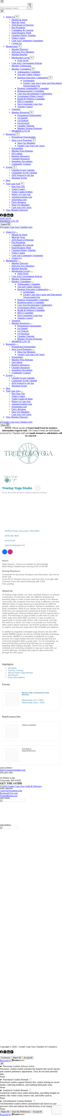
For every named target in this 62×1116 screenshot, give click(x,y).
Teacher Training (15, 670)
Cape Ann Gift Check (21, 414)
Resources (10, 344)
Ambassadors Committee (28, 284)
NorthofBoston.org (8, 796)
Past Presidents (18, 242)
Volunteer (16, 320)
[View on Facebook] (4, 553)
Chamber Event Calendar (23, 378)
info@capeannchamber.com (12, 770)
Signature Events (19, 386)
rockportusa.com (19, 406)
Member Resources (20, 323)
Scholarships (29, 292)
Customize (5, 1058)
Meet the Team (18, 237)
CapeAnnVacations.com (11, 790)
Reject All (17, 1058)
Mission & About (19, 234)
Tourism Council (25, 318)
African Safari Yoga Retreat (20, 673)
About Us (10, 232)
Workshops (13, 675)
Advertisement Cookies (13, 1101)
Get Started (22, 328)
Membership (11, 260)
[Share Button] (37, 488)
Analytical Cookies (11, 1090)
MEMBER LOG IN (9, 221)
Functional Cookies (12, 1079)
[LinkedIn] (8, 216)
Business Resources (21, 365)
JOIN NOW (5, 218)
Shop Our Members (26, 352)
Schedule (12, 668)
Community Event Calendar (24, 380)
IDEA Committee (25, 313)
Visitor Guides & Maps (22, 399)
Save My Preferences (21, 1112)
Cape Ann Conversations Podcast (27, 276)
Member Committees (21, 281)
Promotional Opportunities (29, 326)
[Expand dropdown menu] (17, 232)
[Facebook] (1, 216)
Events (9, 375)
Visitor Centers (18, 253)
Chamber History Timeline (24, 250)
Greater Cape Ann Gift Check (31, 354)
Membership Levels (21, 271)
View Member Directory (17, 417)
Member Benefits (19, 268)
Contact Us (17, 258)
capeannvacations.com (22, 404)
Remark (24, 1079)
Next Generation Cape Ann (29, 315)
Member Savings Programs (29, 339)
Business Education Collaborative (32, 289)
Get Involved (23, 333)
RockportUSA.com (9, 793)
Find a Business (19, 409)
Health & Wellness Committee (31, 310)
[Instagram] (5, 216)
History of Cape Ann (21, 401)
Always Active (27, 1066)
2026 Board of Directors (23, 240)
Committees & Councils (22, 245)
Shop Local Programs (21, 349)
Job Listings (17, 362)
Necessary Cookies (11, 1066)
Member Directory (20, 263)
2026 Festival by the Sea (23, 383)
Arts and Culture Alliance (29, 287)
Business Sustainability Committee (33, 300)
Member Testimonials (21, 279)
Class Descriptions (16, 677)
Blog (8, 388)
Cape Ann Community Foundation (27, 255)
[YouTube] (11, 216)
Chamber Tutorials (25, 336)
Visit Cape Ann (13, 391)
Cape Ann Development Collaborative (34, 305)
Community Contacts (21, 373)
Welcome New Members (23, 266)
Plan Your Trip (18, 393)
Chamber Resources (21, 367)
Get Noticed (22, 331)
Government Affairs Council (30, 307)
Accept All (28, 1058)
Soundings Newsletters (22, 370)
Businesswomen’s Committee (30, 302)
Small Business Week (21, 247)
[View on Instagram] (10, 553)
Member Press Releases (22, 359)
